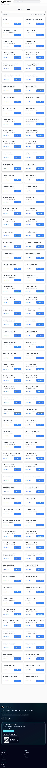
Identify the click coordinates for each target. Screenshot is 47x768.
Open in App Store (9, 731)
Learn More (6, 23)
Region (5, 4)
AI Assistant (26, 752)
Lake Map (3, 752)
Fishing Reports (4, 754)
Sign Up (3, 766)
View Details (17, 23)
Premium (26, 754)
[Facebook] (9, 718)
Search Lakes (4, 759)
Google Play (13, 734)
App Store (6, 734)
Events (2, 756)
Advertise (26, 756)
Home (2, 4)
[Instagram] (2, 718)
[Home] (6, 2)
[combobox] (27, 1)
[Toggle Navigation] (44, 1)
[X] (6, 718)
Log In (2, 764)
